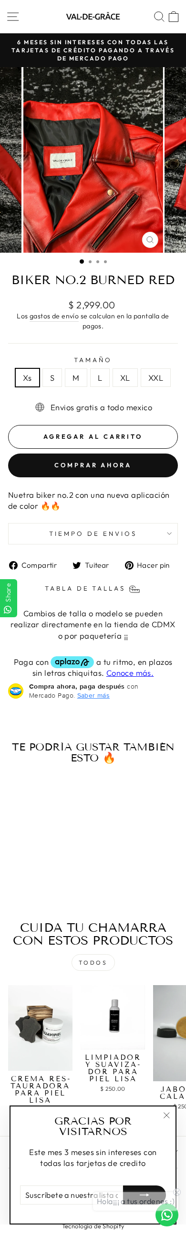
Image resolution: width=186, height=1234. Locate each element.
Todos (93, 962)
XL (125, 378)
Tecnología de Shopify (93, 1226)
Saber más (93, 695)
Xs (27, 378)
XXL (155, 378)
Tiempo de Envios (93, 533)
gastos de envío (54, 316)
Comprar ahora (93, 465)
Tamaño (93, 360)
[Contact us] (166, 1215)
